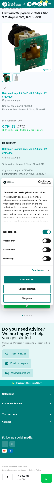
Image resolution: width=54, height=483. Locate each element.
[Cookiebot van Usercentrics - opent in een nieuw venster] (38, 182)
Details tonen (38, 270)
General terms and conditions (14, 470)
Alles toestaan (27, 279)
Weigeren (27, 298)
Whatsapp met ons (20, 373)
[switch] (46, 240)
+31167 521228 (18, 353)
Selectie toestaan (27, 289)
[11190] (46, 478)
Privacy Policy (35, 470)
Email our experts (19, 363)
